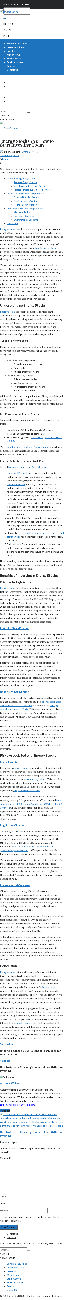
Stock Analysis (14, 58)
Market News (13, 54)
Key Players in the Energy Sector (30, 186)
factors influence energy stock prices (28, 467)
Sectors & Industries (17, 43)
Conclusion (12, 223)
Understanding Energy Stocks (21, 178)
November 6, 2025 (9, 155)
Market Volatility (22, 212)
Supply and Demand (17, 473)
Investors (11, 51)
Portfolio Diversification (25, 201)
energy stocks (20, 768)
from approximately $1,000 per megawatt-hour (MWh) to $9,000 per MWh (31, 804)
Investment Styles (16, 47)
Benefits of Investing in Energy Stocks (25, 193)
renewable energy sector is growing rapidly (27, 447)
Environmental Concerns (26, 219)
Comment (5, 1158)
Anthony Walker (30, 151)
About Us (11, 1237)
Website (4, 1210)
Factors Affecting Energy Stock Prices (32, 189)
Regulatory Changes (24, 216)
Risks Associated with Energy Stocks (25, 208)
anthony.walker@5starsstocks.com (17, 1104)
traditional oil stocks (46, 248)
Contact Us (12, 69)
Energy (5, 159)
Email (3, 1203)
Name (3, 1196)
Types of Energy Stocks (25, 182)
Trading (11, 66)
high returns (48, 987)
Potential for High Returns (26, 197)
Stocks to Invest (15, 62)
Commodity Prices (16, 484)
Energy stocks (7, 229)
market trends (24, 1023)
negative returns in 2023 (27, 790)
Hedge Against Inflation (25, 204)
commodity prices (36, 779)
